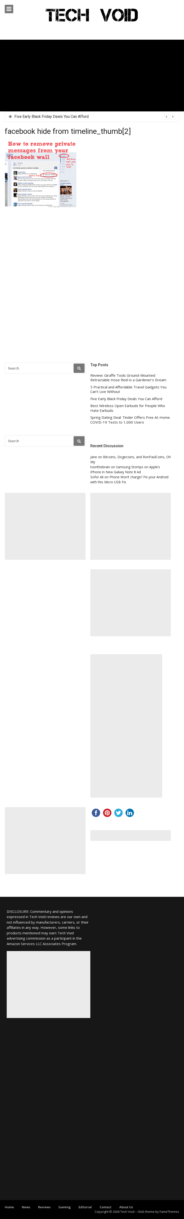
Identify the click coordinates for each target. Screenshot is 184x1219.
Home (9, 1207)
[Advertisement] (92, 75)
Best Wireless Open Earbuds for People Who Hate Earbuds (64, 116)
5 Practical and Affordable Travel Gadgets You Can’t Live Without (128, 389)
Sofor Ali (97, 477)
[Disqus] (92, 286)
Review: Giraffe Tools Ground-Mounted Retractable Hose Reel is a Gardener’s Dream (128, 377)
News (26, 1207)
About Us (126, 1207)
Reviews (44, 1207)
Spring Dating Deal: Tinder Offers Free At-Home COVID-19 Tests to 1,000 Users (130, 419)
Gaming (64, 1207)
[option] (94, 116)
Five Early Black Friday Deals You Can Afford (126, 399)
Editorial (85, 1207)
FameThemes (169, 1211)
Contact (105, 1207)
